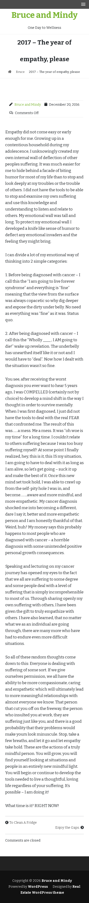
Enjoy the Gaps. (67, 828)
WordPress (38, 887)
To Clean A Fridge (23, 823)
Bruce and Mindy (44, 15)
